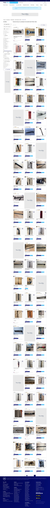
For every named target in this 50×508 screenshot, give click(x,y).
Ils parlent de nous (5, 489)
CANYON (6, 48)
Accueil (4, 19)
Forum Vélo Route (38, 484)
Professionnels (7, 32)
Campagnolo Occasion (27, 484)
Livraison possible (8, 60)
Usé (6, 67)
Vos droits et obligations (6, 487)
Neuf (6, 62)
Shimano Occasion (27, 498)
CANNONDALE (7, 41)
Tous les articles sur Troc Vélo (6, 492)
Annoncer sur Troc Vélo (5, 499)
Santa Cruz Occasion (27, 496)
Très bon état (7, 65)
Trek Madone (26, 504)
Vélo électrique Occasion (17, 492)
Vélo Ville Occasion (16, 495)
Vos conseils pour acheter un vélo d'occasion (40, 488)
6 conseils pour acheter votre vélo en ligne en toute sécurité (8, 494)
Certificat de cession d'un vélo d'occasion (8, 501)
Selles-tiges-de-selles (18, 19)
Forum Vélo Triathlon (38, 485)
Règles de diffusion (5, 485)
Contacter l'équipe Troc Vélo (6, 488)
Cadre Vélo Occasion (16, 500)
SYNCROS (6, 47)
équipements (27, 0)
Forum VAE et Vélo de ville (39, 487)
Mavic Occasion (27, 493)
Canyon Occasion (27, 486)
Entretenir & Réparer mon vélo (6, 496)
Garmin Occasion (27, 489)
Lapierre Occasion (27, 491)
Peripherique (12, 19)
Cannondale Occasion (27, 485)
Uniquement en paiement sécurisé (8, 58)
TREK (6, 42)
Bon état (6, 66)
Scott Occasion (26, 497)
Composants (8, 19)
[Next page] (35, 475)
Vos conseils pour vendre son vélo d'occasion (40, 490)
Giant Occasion (26, 490)
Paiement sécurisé (16, 484)
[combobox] (7, 29)
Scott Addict (26, 505)
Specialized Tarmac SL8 (27, 503)
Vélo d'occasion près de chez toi (17, 489)
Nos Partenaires (5, 500)
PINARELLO (7, 46)
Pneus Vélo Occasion (16, 499)
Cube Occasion (26, 488)
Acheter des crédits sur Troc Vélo (18, 485)
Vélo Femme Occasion (16, 497)
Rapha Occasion (27, 495)
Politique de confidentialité (6, 486)
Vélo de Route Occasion (17, 490)
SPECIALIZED (7, 38)
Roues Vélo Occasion (16, 498)
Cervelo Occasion (27, 487)
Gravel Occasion (16, 493)
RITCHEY (6, 40)
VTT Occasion (15, 491)
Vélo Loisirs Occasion (16, 494)
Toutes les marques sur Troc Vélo (29, 500)
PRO (6, 55)
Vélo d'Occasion (16, 488)
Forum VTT (37, 486)
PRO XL (6, 56)
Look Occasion (26, 492)
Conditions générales (5, 484)
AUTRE (6, 39)
